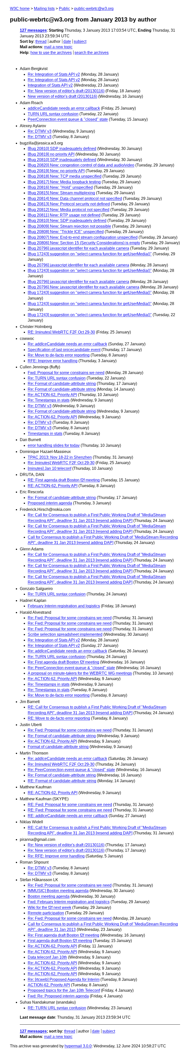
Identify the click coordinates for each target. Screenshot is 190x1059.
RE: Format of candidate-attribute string (62, 781)
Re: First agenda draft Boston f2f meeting (63, 662)
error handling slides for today (54, 445)
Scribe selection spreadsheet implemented (65, 634)
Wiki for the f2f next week (49, 907)
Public (64, 8)
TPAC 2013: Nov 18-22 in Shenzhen (60, 457)
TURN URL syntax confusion (53, 114)
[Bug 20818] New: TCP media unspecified (64, 176)
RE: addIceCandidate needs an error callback (68, 816)
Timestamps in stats (45, 433)
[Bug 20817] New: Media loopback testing (64, 182)
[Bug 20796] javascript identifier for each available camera (78, 248)
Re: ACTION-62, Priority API (52, 395)
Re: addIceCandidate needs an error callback (67, 344)
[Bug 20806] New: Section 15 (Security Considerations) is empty (84, 243)
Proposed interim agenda (50, 503)
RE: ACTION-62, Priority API (52, 486)
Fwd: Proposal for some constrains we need (66, 373)
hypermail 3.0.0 (78, 1046)
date (67, 41)
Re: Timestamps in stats (49, 400)
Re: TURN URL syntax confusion (57, 378)
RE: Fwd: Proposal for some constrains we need (70, 804)
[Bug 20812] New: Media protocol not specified (68, 210)
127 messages (33, 30)
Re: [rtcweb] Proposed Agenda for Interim (63, 979)
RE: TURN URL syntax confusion (57, 1008)
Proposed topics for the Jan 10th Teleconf (64, 990)
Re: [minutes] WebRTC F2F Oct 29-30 (61, 463)
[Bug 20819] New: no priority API (56, 171)
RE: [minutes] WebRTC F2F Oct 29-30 (61, 332)
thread (41, 41)
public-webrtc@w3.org (94, 8)
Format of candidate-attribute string (58, 747)
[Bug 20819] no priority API (51, 154)
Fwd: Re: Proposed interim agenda (58, 996)
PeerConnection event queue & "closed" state (68, 119)
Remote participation (46, 913)
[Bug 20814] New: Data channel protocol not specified (75, 198)
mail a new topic (58, 47)
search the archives (91, 52)
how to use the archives (51, 52)
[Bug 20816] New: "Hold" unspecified (60, 187)
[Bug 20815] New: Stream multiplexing (61, 193)
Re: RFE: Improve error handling (56, 856)
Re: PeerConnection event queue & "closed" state (71, 668)
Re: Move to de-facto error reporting (59, 355)
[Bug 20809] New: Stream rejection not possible (69, 226)
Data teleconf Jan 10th (47, 957)
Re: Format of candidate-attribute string (62, 383)
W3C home (20, 8)
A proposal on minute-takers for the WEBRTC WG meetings (80, 673)
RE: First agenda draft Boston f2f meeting (64, 480)
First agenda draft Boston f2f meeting (60, 941)
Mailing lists (44, 8)
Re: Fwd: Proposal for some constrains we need (70, 618)
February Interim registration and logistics (64, 606)
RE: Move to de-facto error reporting (59, 718)
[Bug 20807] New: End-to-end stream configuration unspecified (83, 237)
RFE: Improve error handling (52, 361)
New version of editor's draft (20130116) (62, 96)
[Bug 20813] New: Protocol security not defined (69, 204)
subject (80, 41)
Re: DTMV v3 (39, 131)
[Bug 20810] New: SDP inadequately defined (67, 220)
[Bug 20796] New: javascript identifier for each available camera (83, 287)
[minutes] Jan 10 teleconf (49, 468)
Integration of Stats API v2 (50, 85)
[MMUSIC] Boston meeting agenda (58, 891)
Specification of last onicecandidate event (64, 350)
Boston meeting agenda (49, 896)
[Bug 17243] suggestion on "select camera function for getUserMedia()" (90, 254)
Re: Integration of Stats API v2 (54, 74)
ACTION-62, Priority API (49, 985)
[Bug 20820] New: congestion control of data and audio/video (81, 165)
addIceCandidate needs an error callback (64, 108)
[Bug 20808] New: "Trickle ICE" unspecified (66, 232)
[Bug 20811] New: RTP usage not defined (64, 215)
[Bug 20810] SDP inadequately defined (62, 148)
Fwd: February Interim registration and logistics (69, 902)
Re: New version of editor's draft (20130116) (66, 91)
